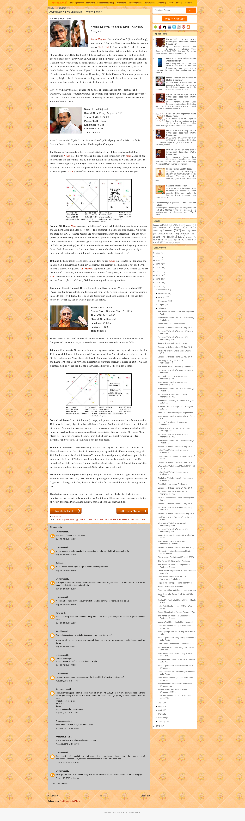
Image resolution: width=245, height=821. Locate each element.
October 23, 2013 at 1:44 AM (67, 778)
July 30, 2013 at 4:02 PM (66, 665)
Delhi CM (103, 519)
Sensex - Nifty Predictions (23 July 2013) (175, 504)
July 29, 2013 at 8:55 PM (66, 623)
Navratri (163, 227)
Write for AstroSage (175, 18)
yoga (175, 242)
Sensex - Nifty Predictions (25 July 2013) (175, 462)
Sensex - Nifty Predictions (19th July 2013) (176, 547)
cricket (156, 237)
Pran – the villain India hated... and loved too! (177, 590)
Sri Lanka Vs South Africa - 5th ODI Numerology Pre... (173, 338)
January (162, 721)
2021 (158, 257)
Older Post (145, 796)
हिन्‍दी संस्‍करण (80, 3)
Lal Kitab (188, 3)
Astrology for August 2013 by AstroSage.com (170, 361)
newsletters (158, 240)
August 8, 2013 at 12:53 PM (67, 728)
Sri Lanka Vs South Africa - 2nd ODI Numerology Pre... (173, 492)
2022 (158, 253)
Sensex (168, 230)
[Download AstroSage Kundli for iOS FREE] (160, 28)
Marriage (178, 225)
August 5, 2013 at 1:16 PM (67, 681)
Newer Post (53, 796)
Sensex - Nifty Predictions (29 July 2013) (175, 357)
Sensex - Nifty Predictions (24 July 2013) (175, 488)
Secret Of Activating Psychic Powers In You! (176, 612)
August (161, 305)
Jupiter (129, 155)
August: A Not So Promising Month (173, 343)
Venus (67, 155)
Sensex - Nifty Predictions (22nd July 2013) (176, 513)
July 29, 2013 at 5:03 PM (66, 539)
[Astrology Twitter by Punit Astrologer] (174, 28)
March (161, 714)
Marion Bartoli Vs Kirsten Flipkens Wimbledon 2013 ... (172, 691)
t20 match (189, 240)
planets (170, 240)
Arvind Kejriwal (99, 39)
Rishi (58, 563)
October (162, 297)
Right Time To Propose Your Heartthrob (175, 583)
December (163, 290)
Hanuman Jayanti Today (176, 186)
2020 (158, 260)
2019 (158, 264)
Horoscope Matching (105, 3)
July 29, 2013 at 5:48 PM (66, 555)
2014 (158, 283)
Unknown (60, 532)
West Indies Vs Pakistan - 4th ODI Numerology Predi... (172, 524)
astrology (74, 519)
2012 (158, 726)
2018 (158, 268)
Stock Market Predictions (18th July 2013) (176, 557)
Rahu (52, 276)
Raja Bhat (60, 631)
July (160, 308)
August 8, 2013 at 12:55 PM (67, 744)
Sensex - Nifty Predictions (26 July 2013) (175, 446)
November (163, 293)
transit (156, 242)
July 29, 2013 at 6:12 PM (66, 570)
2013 (158, 286)
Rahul (58, 613)
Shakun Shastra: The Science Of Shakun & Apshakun (181, 79)
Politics (189, 227)
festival (172, 237)
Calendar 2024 (121, 3)
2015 (158, 279)
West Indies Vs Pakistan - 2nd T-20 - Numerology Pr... (173, 383)
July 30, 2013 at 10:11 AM (66, 647)
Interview (157, 225)
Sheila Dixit (104, 47)
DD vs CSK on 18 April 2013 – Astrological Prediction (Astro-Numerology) (181, 41)
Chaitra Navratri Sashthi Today (179, 169)
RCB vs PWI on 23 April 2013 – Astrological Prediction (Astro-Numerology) (181, 152)
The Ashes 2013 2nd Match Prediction (174, 561)
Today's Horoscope (175, 3)
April (160, 710)
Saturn (112, 260)
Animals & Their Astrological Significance (175, 413)
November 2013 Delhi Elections (121, 519)
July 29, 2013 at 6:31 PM (66, 604)
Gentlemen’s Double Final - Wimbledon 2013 (176, 644)
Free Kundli (90, 3)
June (160, 703)
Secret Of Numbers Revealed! (170, 586)
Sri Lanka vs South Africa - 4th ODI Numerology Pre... (172, 395)
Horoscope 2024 (136, 3)
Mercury (89, 268)
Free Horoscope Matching (130, 510)
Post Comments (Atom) (70, 801)
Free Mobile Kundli (64, 510)
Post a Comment (60, 784)
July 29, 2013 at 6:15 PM (66, 589)
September (163, 301)
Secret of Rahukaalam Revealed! (171, 324)
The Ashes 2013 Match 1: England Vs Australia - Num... (174, 617)
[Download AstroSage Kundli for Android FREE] (155, 28)
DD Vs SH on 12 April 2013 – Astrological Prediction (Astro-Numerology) (181, 96)
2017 (158, 271)
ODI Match (176, 227)
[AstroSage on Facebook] (169, 28)
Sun (81, 268)
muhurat (189, 237)
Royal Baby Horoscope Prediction (172, 484)
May (160, 706)
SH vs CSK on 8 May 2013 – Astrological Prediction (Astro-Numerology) (181, 132)
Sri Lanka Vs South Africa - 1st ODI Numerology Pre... (173, 530)
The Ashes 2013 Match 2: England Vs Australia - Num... (174, 566)
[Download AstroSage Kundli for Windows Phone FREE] (165, 28)
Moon (71, 171)
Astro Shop (162, 3)
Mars (73, 225)
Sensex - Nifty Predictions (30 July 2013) (175, 347)
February (162, 718)
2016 (158, 275)
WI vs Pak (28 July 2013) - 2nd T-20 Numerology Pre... (172, 377)
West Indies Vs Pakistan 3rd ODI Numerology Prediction (171, 542)
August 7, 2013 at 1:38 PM (67, 713)
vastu (168, 243)
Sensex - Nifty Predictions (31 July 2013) (175, 327)
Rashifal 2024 (150, 3)
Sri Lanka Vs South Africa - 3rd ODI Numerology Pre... (173, 435)
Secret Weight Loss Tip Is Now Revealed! (175, 622)
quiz (178, 240)
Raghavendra (61, 689)
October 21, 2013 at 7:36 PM (67, 762)
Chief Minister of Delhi (88, 519)
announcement (165, 233)
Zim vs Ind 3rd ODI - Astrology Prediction (175, 367)
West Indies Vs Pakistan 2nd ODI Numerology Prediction (172, 578)
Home (71, 3)
